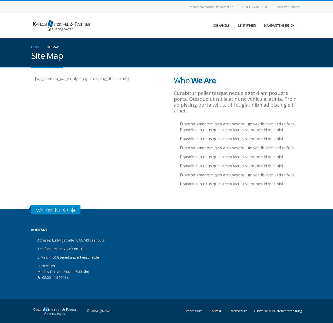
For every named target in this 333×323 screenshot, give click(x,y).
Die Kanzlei (221, 25)
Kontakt (215, 311)
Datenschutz (237, 311)
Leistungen (247, 25)
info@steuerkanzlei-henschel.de (211, 7)
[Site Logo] (61, 25)
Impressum (194, 311)
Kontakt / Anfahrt (288, 7)
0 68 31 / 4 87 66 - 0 (254, 7)
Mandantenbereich (279, 25)
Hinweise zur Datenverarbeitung (278, 311)
